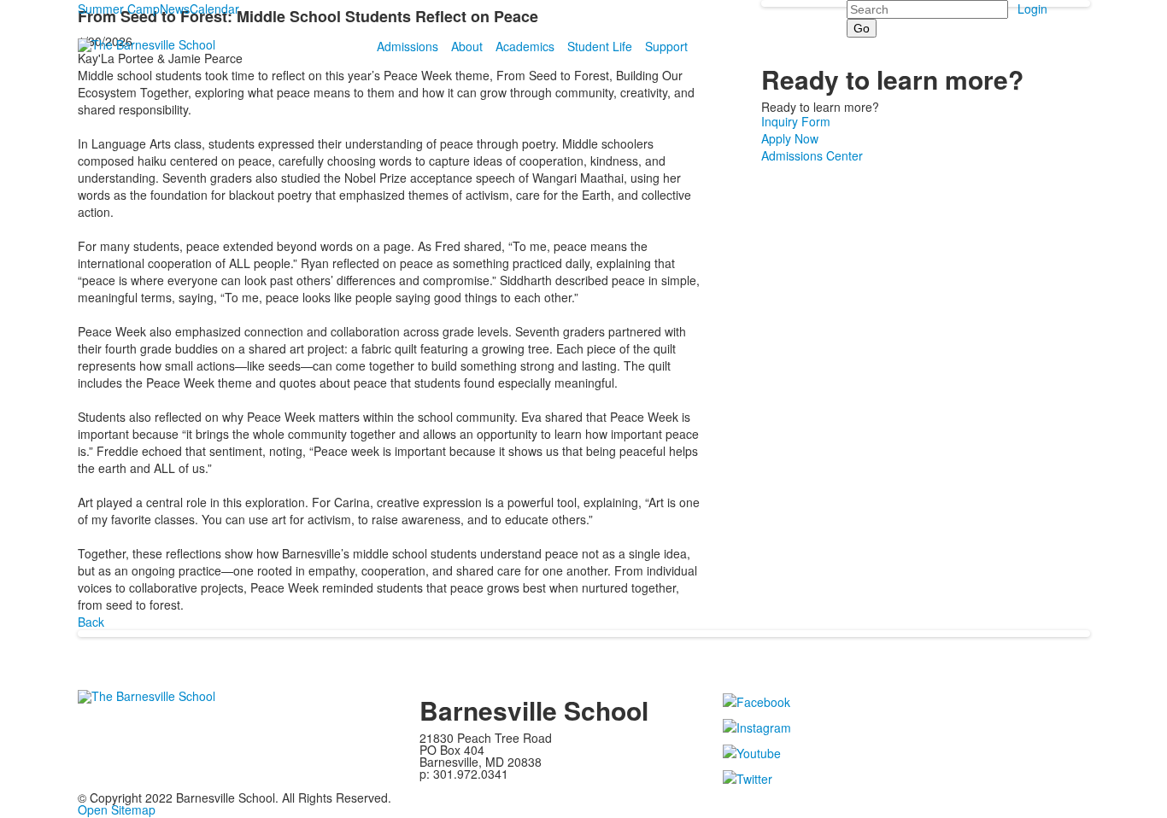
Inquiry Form (795, 121)
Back (91, 621)
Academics (525, 46)
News (175, 8)
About (467, 46)
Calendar (214, 8)
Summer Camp (119, 8)
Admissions (407, 46)
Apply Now (789, 138)
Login (1032, 8)
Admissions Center (812, 155)
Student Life (599, 46)
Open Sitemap (116, 809)
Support (666, 46)
